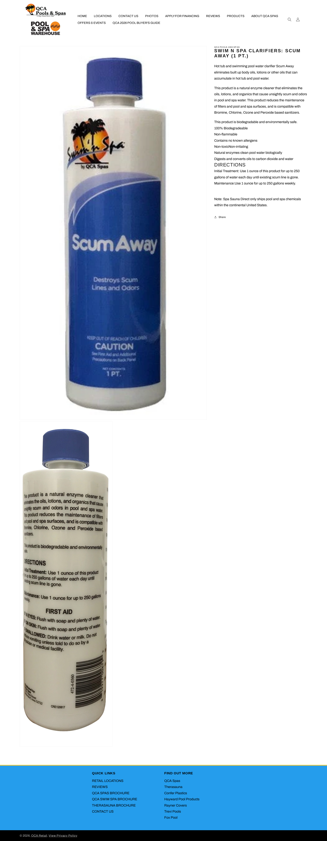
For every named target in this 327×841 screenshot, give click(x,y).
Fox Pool (171, 817)
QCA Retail (39, 835)
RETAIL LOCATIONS (107, 781)
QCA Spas (172, 781)
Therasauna (173, 787)
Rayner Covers (175, 805)
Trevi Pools (172, 811)
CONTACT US (103, 811)
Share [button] (222, 217)
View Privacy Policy (63, 835)
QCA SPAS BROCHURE (110, 793)
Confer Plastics (175, 793)
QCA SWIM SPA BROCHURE (114, 799)
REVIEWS (100, 787)
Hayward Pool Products (181, 799)
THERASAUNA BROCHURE (114, 805)
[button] (289, 19)
